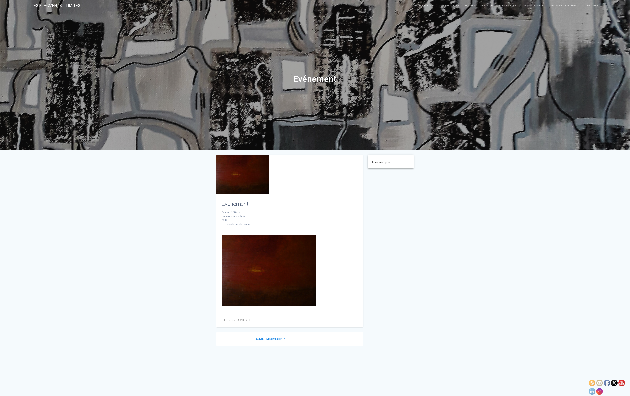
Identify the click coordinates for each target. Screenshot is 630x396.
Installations (533, 5)
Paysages (487, 5)
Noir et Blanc (508, 5)
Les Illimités (56, 6)
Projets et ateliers (563, 5)
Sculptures (590, 5)
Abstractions (449, 5)
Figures (470, 5)
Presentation (424, 5)
